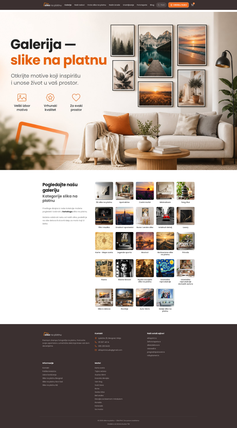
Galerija (67, 5)
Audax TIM (126, 424)
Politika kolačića (49, 371)
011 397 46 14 (103, 342)
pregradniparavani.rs (156, 352)
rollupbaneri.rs (153, 355)
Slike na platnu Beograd (52, 378)
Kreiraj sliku (180, 5)
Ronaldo (98, 402)
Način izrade (114, 5)
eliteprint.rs (152, 338)
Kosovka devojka (102, 378)
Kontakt (45, 368)
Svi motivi (99, 409)
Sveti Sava (99, 385)
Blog (152, 5)
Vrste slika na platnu (96, 5)
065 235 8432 (104, 346)
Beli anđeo (99, 395)
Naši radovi (79, 5)
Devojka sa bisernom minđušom (109, 399)
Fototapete (142, 5)
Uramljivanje (128, 5)
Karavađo (99, 406)
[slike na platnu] (52, 4)
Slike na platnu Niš (50, 385)
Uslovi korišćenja (49, 375)
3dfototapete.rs (154, 341)
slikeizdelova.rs (153, 345)
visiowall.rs (151, 348)
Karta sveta (100, 368)
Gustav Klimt (100, 375)
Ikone (97, 388)
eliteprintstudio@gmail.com (110, 350)
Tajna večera (100, 371)
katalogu (67, 211)
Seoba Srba (100, 392)
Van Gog (98, 381)
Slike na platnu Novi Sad (52, 381)
